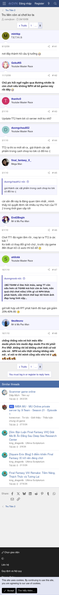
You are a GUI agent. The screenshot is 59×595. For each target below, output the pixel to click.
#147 (54, 269)
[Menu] (4, 3)
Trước (24, 25)
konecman (14, 417)
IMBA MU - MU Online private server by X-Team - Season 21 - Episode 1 (33, 410)
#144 (54, 140)
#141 (54, 46)
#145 (54, 172)
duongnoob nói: (13, 278)
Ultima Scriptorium (35, 443)
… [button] (35, 25)
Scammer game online (22, 391)
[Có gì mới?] (49, 3)
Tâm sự (25, 395)
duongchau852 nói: (14, 181)
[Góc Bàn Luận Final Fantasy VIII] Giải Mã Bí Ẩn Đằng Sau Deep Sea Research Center (33, 435)
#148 (54, 333)
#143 (54, 111)
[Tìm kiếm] (55, 3)
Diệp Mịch (14, 395)
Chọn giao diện (12, 552)
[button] (29, 558)
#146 (54, 229)
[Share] (49, 46)
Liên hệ (5, 564)
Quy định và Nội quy (12, 570)
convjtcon (9, 19)
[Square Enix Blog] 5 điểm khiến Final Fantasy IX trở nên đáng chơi (31, 456)
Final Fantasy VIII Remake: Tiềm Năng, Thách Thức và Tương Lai (32, 474)
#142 (54, 75)
